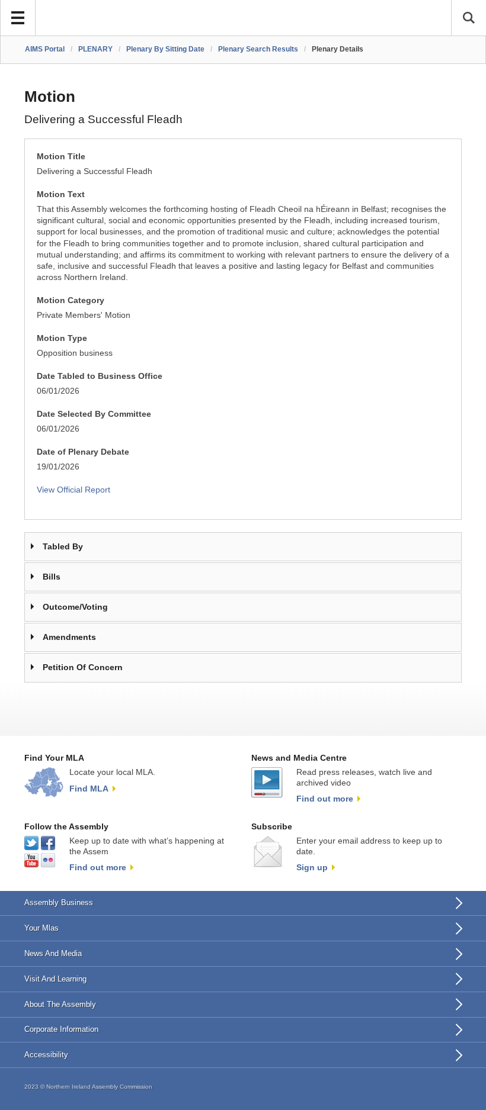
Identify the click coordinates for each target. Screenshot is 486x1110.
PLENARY (95, 49)
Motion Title (61, 156)
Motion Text (61, 194)
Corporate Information (61, 1029)
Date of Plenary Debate (83, 452)
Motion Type (62, 338)
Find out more (324, 798)
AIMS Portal (45, 49)
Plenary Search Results (258, 49)
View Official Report (73, 489)
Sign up (312, 867)
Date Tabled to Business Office (99, 376)
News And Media (53, 953)
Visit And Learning (55, 978)
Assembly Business (58, 902)
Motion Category (70, 300)
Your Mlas (41, 928)
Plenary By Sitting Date (165, 49)
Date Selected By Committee (94, 414)
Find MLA (88, 788)
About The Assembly (60, 1004)
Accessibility (46, 1054)
